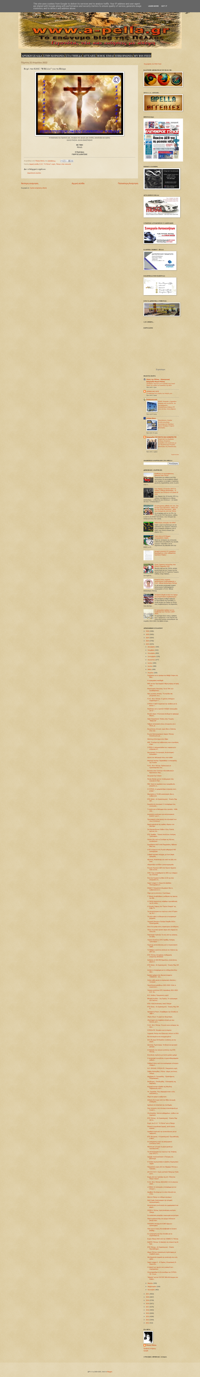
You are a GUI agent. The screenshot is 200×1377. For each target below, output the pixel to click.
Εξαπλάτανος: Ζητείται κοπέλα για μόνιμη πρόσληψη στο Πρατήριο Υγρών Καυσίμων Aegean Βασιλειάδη (166, 423)
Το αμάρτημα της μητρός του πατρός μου (159, 393)
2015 (148, 1313)
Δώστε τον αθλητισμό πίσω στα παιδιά (160, 757)
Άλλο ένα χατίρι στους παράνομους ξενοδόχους (163, 926)
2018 (148, 1303)
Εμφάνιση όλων (175, 454)
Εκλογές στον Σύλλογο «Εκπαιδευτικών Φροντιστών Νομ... (160, 771)
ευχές (53, 164)
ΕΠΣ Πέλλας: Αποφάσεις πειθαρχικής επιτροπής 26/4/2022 (159, 956)
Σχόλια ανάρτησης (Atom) (38, 188)
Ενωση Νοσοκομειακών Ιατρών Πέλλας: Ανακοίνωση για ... (160, 735)
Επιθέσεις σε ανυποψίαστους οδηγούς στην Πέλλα (164, 474)
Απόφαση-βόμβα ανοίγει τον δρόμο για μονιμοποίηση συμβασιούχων (166, 595)
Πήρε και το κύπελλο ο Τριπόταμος (158, 893)
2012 (148, 1323)
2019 (148, 1300)
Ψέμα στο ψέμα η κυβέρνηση (156, 1096)
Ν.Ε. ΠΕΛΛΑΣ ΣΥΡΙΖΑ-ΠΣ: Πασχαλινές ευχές (162, 1068)
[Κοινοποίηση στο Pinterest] (72, 161)
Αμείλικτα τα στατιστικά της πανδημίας (159, 1105)
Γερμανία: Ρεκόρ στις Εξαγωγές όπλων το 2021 (163, 1033)
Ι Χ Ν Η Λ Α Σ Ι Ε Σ (152, 391)
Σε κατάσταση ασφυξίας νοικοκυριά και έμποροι (162, 1215)
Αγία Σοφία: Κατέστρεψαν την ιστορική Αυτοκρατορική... (159, 1201)
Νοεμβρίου (151, 650)
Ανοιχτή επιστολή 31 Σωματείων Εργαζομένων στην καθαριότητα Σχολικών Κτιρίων (165, 553)
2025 (148, 634)
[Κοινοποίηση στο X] (67, 161)
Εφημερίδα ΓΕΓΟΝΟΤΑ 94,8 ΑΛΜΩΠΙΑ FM (161, 437)
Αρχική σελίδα (34, 164)
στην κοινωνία (66, 164)
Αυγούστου (151, 660)
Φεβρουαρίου (152, 1286)
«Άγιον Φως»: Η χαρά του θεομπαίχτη (159, 1017)
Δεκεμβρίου (152, 647)
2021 (148, 1294)
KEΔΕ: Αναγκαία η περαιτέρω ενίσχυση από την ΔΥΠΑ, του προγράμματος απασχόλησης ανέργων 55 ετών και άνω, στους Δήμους (167, 405)
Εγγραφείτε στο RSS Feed (152, 64)
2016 (148, 1310)
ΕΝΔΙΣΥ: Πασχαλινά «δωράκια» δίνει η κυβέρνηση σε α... (160, 889)
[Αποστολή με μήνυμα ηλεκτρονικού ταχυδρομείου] (61, 161)
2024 (148, 637)
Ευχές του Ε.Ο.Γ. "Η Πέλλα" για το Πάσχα (161, 1123)
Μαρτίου (150, 1283)
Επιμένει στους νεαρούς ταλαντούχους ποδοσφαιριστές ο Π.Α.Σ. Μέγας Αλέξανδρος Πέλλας (166, 581)
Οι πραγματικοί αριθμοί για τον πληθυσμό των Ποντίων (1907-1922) (165, 611)
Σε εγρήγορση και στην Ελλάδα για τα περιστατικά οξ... (159, 1234)
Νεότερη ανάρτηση (29, 183)
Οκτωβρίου (151, 653)
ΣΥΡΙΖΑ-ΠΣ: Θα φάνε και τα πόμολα (159, 1030)
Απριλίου (151, 673)
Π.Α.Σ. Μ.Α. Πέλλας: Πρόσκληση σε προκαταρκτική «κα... (159, 766)
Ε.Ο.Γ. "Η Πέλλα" (45, 164)
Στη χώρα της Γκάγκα (154, 776)
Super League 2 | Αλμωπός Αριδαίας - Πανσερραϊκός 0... (159, 884)
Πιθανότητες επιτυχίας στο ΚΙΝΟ (165, 522)
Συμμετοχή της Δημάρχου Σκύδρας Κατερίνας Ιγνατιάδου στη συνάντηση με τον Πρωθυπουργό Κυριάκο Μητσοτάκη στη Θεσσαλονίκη (167, 442)
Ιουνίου (150, 666)
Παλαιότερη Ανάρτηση (128, 183)
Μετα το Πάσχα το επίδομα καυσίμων (159, 1197)
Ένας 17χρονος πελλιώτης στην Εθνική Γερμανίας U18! (165, 565)
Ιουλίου (150, 663)
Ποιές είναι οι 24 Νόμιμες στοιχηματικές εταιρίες (162, 537)
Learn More (153, 6)
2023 (148, 641)
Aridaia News (151, 418)
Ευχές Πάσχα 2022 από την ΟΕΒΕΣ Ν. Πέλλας (162, 1239)
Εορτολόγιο (160, 370)
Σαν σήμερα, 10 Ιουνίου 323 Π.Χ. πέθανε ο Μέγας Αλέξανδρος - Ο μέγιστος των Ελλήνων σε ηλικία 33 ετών (166, 491)
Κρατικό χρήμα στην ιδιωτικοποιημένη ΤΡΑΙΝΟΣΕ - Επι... (159, 976)
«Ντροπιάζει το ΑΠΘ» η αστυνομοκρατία (160, 864)
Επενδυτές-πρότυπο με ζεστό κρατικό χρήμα (162, 1055)
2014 (148, 1316)
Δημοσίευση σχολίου (34, 173)
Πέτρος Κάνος (151, 1345)
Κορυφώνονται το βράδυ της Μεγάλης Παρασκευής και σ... (159, 1087)
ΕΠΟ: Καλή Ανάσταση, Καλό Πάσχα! (159, 1003)
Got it (164, 6)
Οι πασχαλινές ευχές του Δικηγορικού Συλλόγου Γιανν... (159, 1142)
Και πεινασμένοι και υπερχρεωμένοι (159, 1036)
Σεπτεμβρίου (152, 656)
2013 (148, 1320)
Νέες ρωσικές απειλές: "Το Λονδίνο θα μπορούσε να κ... (159, 694)
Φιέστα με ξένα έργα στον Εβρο (157, 739)
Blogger (109, 1372)
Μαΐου (150, 669)
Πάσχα (58, 164)
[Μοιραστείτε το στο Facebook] (69, 161)
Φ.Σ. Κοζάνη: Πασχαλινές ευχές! (158, 995)
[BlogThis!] (64, 161)
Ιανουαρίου (151, 1289)
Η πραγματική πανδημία (155, 680)
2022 (148, 644)
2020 (148, 1297)
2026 (148, 631)
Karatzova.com (151, 399)
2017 (148, 1307)
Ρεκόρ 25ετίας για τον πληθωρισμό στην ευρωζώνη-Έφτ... (160, 780)
